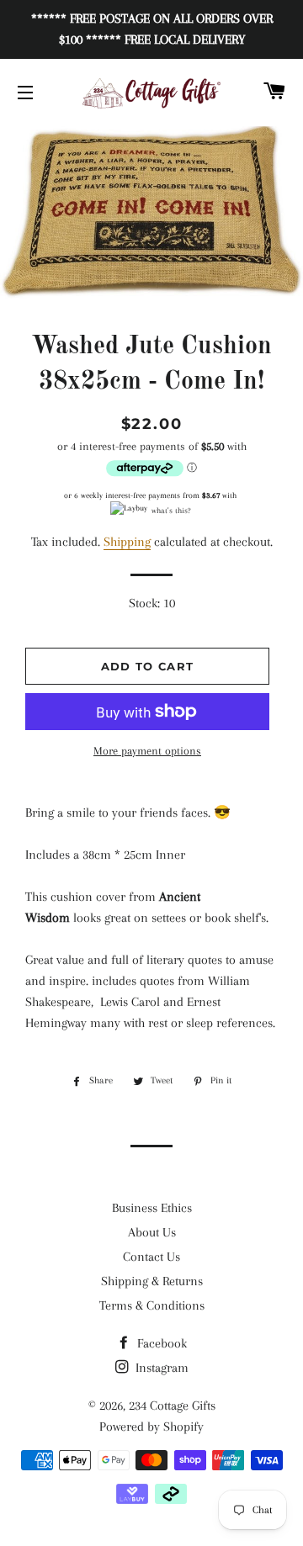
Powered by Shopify (151, 1426)
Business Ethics (152, 1207)
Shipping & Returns (152, 1281)
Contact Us (151, 1256)
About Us (152, 1232)
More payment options (147, 750)
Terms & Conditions (152, 1305)
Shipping (127, 541)
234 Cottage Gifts (172, 1405)
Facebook (160, 1343)
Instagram (160, 1367)
